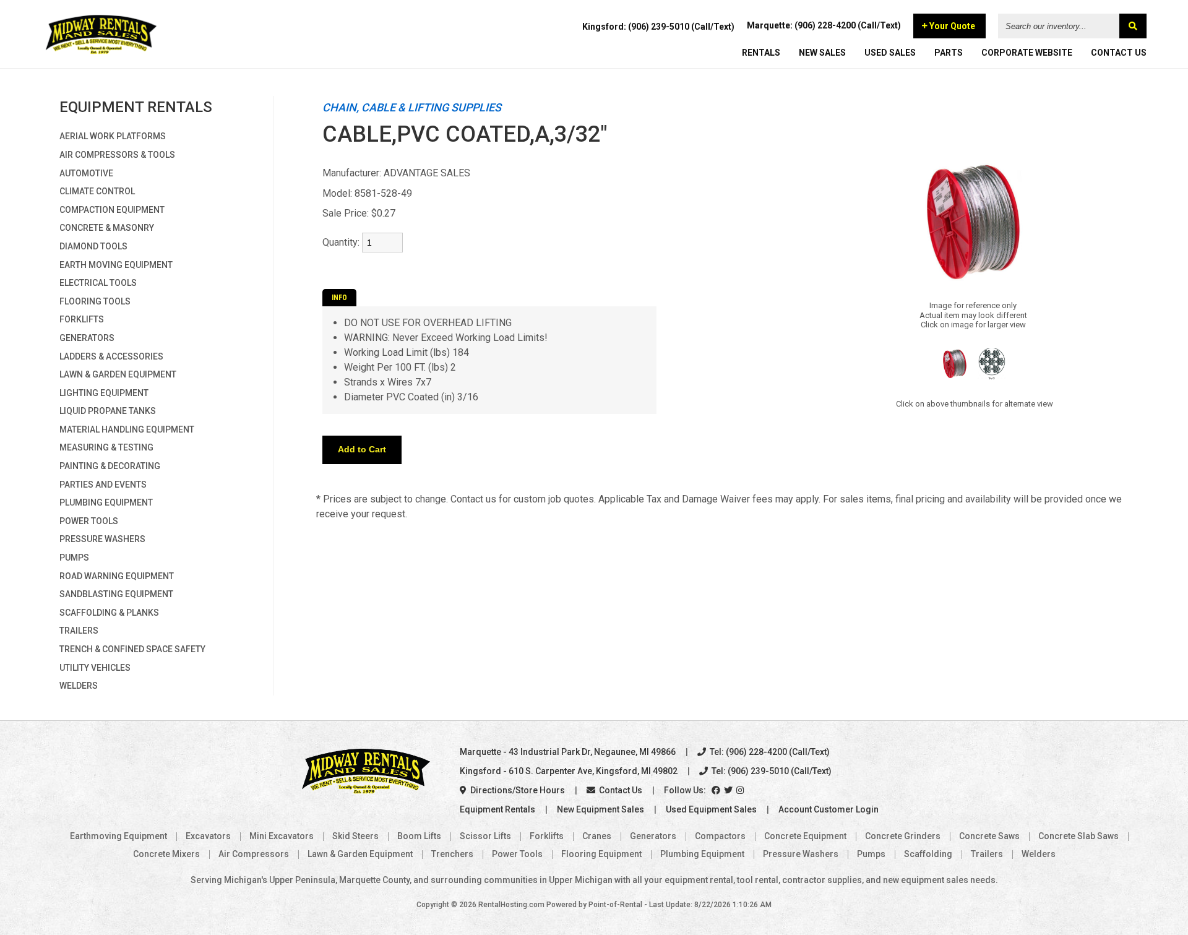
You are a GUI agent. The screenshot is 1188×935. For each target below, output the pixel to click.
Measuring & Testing (106, 447)
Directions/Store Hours (516, 790)
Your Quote (951, 26)
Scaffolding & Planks (109, 613)
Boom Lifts (419, 836)
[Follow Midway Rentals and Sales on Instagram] (741, 790)
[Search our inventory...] (1133, 26)
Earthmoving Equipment (118, 836)
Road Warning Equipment (116, 576)
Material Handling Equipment (126, 429)
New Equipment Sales (600, 809)
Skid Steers (355, 836)
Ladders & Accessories (111, 356)
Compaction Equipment (112, 210)
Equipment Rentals (497, 809)
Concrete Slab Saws (1078, 836)
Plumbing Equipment (106, 502)
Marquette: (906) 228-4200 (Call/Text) (824, 25)
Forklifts (81, 319)
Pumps (74, 557)
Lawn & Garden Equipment (117, 374)
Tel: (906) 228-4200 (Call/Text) (769, 752)
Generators (86, 338)
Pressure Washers (102, 539)
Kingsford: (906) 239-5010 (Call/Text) (658, 27)
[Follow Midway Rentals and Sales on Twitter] (729, 790)
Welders (78, 686)
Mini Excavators (281, 836)
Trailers (78, 631)
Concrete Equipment (805, 836)
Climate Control (97, 191)
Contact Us (619, 790)
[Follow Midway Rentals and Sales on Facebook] (717, 790)
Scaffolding (928, 854)
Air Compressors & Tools (117, 155)
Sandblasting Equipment (116, 594)
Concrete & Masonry (106, 228)
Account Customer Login (828, 809)
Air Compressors (253, 854)
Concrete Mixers (166, 854)
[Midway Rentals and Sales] (101, 53)
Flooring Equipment (601, 854)
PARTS (948, 53)
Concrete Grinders (902, 836)
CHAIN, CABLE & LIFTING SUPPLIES (411, 107)
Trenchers (452, 854)
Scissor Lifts (485, 836)
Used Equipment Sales (711, 809)
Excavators (208, 836)
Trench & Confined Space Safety (132, 649)
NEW (822, 53)
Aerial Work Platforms (112, 136)
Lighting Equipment (103, 393)
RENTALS (761, 53)
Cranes (596, 836)
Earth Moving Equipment (116, 265)
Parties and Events (103, 484)
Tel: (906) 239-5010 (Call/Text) (771, 771)
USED (890, 53)
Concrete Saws (989, 836)
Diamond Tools (93, 246)
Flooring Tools (95, 301)
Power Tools (88, 521)
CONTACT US (1119, 53)
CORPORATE (1026, 53)
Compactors (720, 836)
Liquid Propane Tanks (107, 411)
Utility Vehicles (95, 668)
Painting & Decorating (109, 466)
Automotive (86, 173)
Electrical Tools (98, 283)
